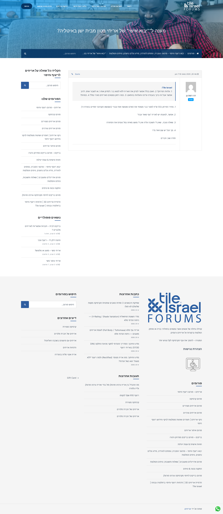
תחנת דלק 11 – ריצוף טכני (49, 240)
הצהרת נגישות (192, 349)
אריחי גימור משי (53, 261)
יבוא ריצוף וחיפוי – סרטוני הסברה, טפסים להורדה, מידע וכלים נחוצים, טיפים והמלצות (146, 53)
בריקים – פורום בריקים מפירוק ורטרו (45, 153)
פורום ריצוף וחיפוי (98, 6)
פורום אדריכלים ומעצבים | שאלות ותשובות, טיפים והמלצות (176, 461)
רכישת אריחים (62, 6)
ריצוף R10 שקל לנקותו (129, 395)
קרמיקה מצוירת (132, 402)
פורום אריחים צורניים (51, 128)
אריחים (180, 332)
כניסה (26, 6)
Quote (77, 74)
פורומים (191, 53)
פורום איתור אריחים (52, 146)
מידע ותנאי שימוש (44, 6)
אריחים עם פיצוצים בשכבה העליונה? (60, 340)
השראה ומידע (116, 6)
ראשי (129, 6)
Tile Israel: (167, 87)
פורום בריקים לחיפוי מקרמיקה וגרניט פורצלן (41, 195)
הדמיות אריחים (69, 347)
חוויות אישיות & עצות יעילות (49, 160)
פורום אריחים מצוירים (51, 121)
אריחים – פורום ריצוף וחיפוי (48, 107)
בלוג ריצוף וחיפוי (79, 6)
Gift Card (71, 378)
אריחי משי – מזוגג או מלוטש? (48, 250)
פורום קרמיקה (54, 114)
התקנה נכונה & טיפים (51, 188)
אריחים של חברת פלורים (128, 409)
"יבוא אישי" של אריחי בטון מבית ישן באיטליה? (86, 53)
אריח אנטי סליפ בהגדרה (65, 354)
